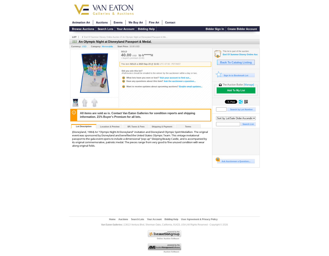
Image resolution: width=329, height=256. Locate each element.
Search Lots (105, 29)
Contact (170, 22)
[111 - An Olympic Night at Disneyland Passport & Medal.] (75, 106)
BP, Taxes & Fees (136, 126)
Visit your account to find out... (158, 78)
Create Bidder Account (242, 29)
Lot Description (84, 126)
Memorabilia (107, 46)
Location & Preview (110, 126)
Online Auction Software (168, 238)
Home (112, 219)
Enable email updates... (164, 86)
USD (84, 46)
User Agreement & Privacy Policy (199, 219)
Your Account (125, 29)
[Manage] (249, 84)
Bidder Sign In (215, 29)
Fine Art (154, 22)
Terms (188, 126)
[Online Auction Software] (164, 236)
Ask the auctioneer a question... (161, 81)
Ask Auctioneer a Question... (236, 161)
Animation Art (81, 22)
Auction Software (171, 252)
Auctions (102, 22)
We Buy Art (136, 22)
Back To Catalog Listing (236, 62)
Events (118, 22)
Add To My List (236, 90)
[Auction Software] (164, 249)
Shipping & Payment (162, 126)
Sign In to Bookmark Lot (236, 75)
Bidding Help (146, 29)
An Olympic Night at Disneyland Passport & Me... (145, 37)
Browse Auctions (83, 29)
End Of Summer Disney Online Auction (102, 37)
